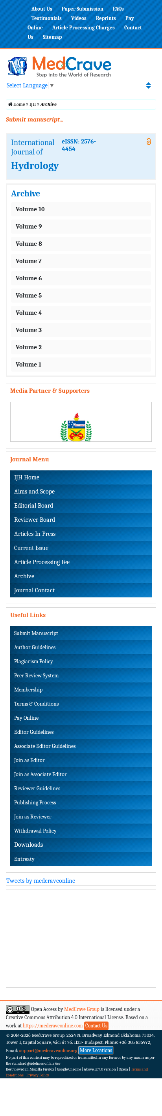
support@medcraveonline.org (48, 1050)
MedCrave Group (81, 1009)
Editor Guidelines (33, 732)
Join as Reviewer (33, 816)
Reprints (106, 18)
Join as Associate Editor (40, 774)
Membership (28, 689)
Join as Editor (29, 760)
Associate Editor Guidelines (44, 746)
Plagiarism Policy (33, 661)
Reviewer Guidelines (37, 788)
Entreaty (24, 859)
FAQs (118, 9)
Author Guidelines (34, 647)
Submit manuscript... (34, 119)
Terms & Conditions (36, 703)
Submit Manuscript (36, 633)
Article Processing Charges (83, 28)
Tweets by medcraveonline (40, 880)
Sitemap (52, 37)
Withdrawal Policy (35, 830)
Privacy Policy (37, 1075)
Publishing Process (35, 802)
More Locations (96, 1050)
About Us (41, 9)
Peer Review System (36, 675)
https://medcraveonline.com (53, 1026)
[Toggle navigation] (148, 85)
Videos (79, 18)
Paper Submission (82, 9)
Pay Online (26, 718)
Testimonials (46, 18)
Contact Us (96, 1026)
